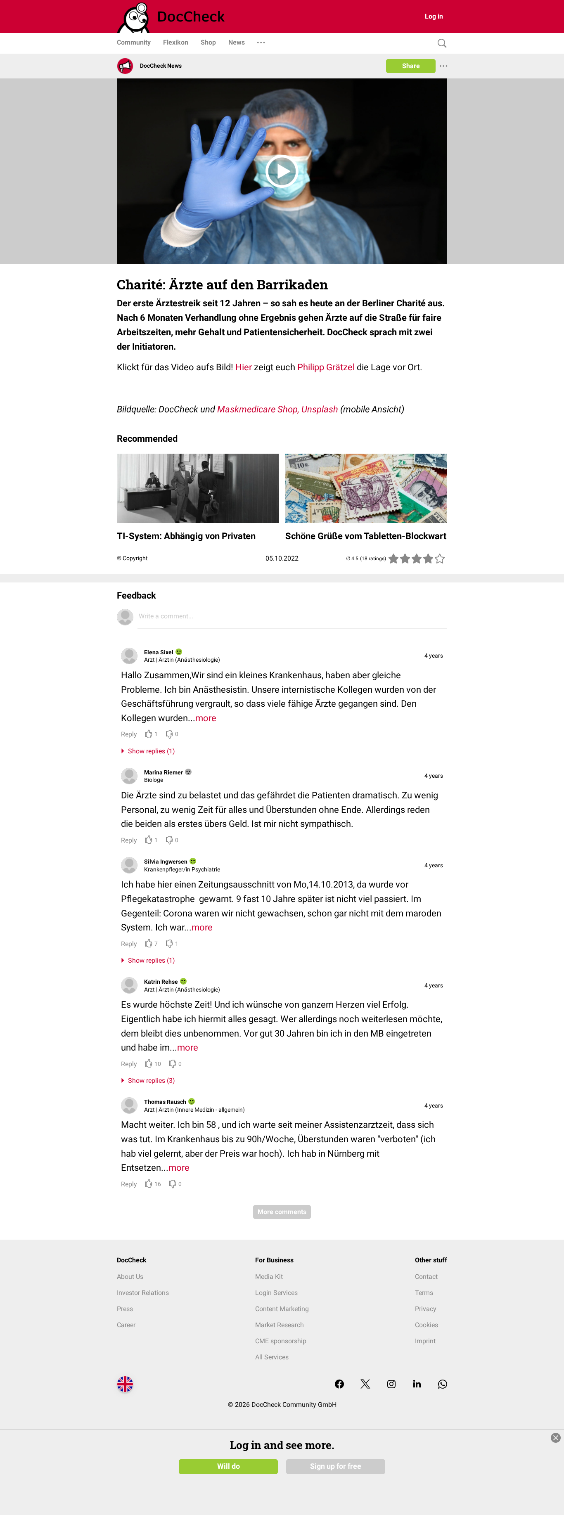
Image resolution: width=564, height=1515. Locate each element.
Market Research (279, 1325)
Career (126, 1325)
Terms (424, 1293)
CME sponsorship (280, 1341)
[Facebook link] (339, 1385)
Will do (228, 1466)
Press (125, 1309)
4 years (433, 655)
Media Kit (269, 1277)
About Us (130, 1277)
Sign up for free (335, 1466)
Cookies (426, 1325)
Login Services (276, 1293)
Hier (243, 367)
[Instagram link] (391, 1385)
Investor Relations (143, 1293)
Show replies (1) (150, 751)
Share (411, 66)
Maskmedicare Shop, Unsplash (277, 409)
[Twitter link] (365, 1385)
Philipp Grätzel (326, 367)
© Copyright (132, 558)
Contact (426, 1277)
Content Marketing (282, 1309)
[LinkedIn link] (417, 1385)
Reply (129, 734)
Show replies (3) (150, 1080)
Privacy (425, 1309)
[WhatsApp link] (442, 1385)
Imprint (425, 1341)
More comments (282, 1212)
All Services (272, 1357)
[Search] (440, 43)
